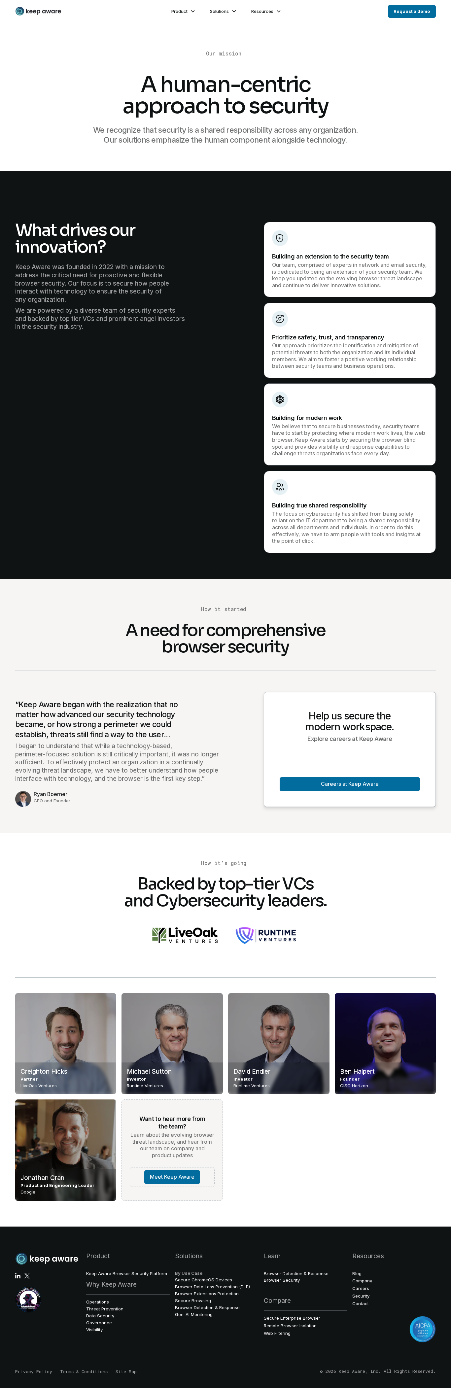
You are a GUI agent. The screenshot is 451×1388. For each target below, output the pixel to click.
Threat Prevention (104, 1308)
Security (360, 1296)
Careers (360, 1288)
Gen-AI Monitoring (194, 1314)
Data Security (100, 1315)
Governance (99, 1322)
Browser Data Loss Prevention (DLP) (212, 1286)
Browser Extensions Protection (207, 1293)
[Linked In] (17, 1275)
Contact (360, 1303)
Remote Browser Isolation (290, 1325)
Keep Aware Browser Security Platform (126, 1273)
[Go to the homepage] (47, 1258)
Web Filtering (277, 1333)
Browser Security (282, 1280)
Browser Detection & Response (207, 1307)
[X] (27, 1275)
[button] (182, 11)
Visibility (94, 1329)
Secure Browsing (193, 1300)
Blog (357, 1273)
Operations (97, 1301)
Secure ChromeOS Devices (203, 1279)
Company (362, 1280)
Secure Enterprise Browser (292, 1318)
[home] (38, 11)
